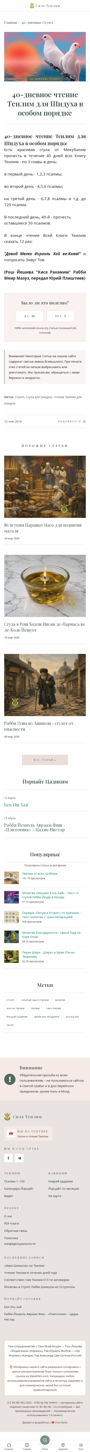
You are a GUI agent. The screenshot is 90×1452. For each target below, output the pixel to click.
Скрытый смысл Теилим (35, 1000)
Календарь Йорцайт (18, 1189)
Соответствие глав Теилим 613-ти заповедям (36, 1280)
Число (10, 1025)
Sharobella (61, 1422)
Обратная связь (15, 1231)
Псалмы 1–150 (14, 1181)
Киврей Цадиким (60, 1181)
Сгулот (19, 397)
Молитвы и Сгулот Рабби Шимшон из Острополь (39, 1287)
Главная (10, 22)
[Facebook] (8, 1158)
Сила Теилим (53, 1008)
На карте (54, 1196)
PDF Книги (11, 1223)
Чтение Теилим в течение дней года (30, 1273)
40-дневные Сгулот (37, 22)
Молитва (60, 1000)
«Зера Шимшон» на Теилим (24, 1266)
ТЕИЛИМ (35, 1008)
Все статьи (45, 759)
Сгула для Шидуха (39, 397)
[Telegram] (19, 1158)
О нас (8, 1216)
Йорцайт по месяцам (63, 1189)
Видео (8, 1196)
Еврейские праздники (46, 1017)
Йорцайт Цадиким (17, 1017)
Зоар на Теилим (15, 1008)
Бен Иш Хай (16, 804)
